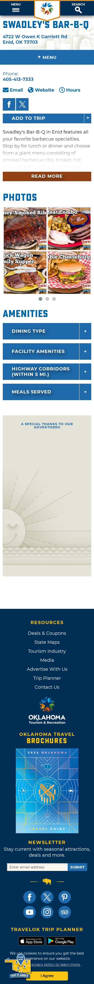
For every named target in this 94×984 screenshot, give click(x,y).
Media (47, 660)
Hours (73, 90)
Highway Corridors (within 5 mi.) (41, 371)
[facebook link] (29, 897)
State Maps (47, 642)
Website (44, 90)
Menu (16, 4)
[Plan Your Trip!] (18, 966)
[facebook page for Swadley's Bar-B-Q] (9, 104)
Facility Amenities (38, 351)
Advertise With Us (47, 669)
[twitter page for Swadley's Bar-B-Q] (22, 104)
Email (16, 90)
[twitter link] (47, 897)
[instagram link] (47, 912)
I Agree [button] (47, 976)
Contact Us (47, 687)
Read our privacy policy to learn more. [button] (47, 964)
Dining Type (29, 331)
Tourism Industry (47, 651)
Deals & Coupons (47, 633)
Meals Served (31, 392)
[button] (15, 8)
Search (78, 4)
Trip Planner (47, 678)
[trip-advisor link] (64, 912)
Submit (77, 867)
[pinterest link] (64, 897)
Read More (47, 176)
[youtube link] (29, 912)
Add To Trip (28, 118)
